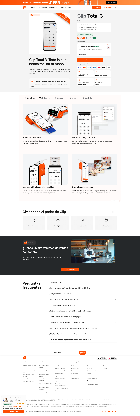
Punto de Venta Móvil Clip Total (29, 370)
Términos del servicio (56, 411)
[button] (33, 7)
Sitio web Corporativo (92, 378)
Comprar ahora (82, 353)
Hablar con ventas (70, 269)
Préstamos (61, 389)
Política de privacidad (44, 411)
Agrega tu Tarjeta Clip (89, 46)
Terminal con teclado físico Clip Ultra (29, 375)
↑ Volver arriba (115, 200)
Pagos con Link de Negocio (61, 370)
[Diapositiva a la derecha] (115, 212)
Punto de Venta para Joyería (45, 392)
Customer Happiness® (92, 384)
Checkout (57, 381)
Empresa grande (75, 378)
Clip (27, 411)
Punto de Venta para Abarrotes (44, 366)
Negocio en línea (75, 368)
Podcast (105, 368)
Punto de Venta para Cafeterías (44, 379)
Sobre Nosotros (90, 365)
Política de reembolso (34, 411)
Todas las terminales (27, 378)
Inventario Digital (59, 373)
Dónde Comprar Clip (92, 370)
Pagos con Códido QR (60, 368)
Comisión (88, 98)
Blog (104, 365)
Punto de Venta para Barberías (44, 375)
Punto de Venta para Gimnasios (44, 388)
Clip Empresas (74, 365)
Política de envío (65, 411)
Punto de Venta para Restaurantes (44, 370)
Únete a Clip (90, 373)
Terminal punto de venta (28, 381)
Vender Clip (90, 368)
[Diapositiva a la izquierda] (111, 212)
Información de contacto (75, 411)
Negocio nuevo (74, 370)
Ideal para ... (45, 98)
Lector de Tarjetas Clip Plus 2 (29, 366)
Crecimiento (74, 98)
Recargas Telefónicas (60, 378)
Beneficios (31, 98)
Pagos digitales (58, 365)
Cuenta (61, 384)
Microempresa (74, 373)
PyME (72, 376)
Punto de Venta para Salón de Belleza (45, 384)
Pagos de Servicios (59, 376)
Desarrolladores (90, 376)
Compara (60, 98)
